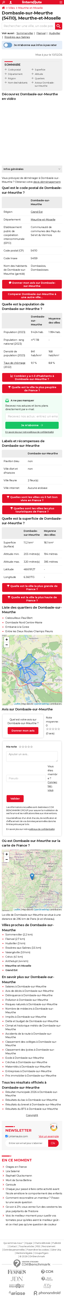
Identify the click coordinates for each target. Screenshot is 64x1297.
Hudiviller (54, 33)
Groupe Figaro (41, 1253)
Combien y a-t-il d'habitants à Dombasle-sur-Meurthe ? (34, 377)
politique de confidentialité (42, 829)
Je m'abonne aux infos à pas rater (35, 45)
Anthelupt (11, 961)
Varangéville (12, 952)
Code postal (14, 69)
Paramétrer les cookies (38, 1250)
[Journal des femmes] (17, 1272)
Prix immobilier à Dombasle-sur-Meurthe (30, 1075)
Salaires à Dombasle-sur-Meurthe (25, 986)
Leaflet (17, 703)
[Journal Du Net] (17, 1279)
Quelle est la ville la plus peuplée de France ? (34, 389)
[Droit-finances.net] (47, 1279)
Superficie (40, 69)
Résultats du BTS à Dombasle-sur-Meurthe (31, 1109)
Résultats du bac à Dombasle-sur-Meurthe (31, 1100)
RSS (38, 1246)
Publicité (56, 1243)
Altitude (39, 74)
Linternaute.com (18, 1136)
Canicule (11, 1184)
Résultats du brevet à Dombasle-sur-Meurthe (33, 1104)
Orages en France (16, 1166)
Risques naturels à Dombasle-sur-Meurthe (31, 1004)
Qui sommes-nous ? (13, 1243)
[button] (6, 639)
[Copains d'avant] (17, 1286)
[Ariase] (17, 1293)
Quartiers (39, 78)
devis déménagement (46, 181)
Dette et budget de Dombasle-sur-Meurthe (31, 1021)
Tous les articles (26, 1246)
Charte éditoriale (42, 1243)
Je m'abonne (30, 425)
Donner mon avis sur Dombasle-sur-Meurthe (34, 284)
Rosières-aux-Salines (17, 37)
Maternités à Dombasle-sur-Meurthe (27, 1066)
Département (15, 74)
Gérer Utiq (56, 1250)
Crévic (9, 956)
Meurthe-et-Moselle (30, 8)
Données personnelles (14, 1250)
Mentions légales (24, 1253)
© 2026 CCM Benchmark (32, 1256)
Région (12, 78)
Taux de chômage (14, 363)
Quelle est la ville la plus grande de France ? (34, 587)
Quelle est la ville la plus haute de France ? (34, 599)
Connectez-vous (52, 786)
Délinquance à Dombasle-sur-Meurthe (28, 995)
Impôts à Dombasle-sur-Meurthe (25, 1016)
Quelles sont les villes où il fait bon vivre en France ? (34, 499)
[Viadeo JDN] (47, 1286)
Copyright (32, 1115)
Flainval (41, 33)
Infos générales (13, 169)
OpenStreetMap (41, 703)
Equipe (28, 1243)
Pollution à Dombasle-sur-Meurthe (26, 999)
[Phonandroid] (47, 1293)
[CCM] (47, 1272)
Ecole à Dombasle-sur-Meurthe (24, 1057)
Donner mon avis (23, 730)
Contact (13, 1246)
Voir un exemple (49, 1136)
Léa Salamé (13, 1171)
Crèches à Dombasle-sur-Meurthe (26, 1062)
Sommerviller (25, 33)
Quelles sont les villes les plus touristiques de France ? (34, 510)
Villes (11, 8)
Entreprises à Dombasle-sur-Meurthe (28, 1071)
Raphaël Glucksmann (19, 1175)
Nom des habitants (17, 82)
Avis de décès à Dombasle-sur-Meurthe (29, 991)
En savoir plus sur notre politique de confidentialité (29, 432)
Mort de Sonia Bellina (18, 1180)
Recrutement (48, 1246)
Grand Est (37, 211)
